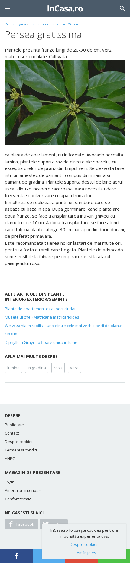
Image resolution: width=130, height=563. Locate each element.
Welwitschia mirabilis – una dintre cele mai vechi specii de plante (63, 325)
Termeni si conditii (21, 450)
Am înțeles (86, 552)
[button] (8, 8)
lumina (13, 367)
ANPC (10, 458)
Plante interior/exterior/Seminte (56, 24)
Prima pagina (15, 24)
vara (74, 367)
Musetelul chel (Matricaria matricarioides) (42, 317)
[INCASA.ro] (65, 8)
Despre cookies (19, 441)
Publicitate (14, 424)
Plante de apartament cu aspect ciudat (40, 308)
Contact (12, 433)
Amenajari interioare (24, 490)
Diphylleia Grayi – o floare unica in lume (41, 342)
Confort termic (18, 499)
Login (10, 482)
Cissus (11, 334)
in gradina (37, 367)
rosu (58, 367)
